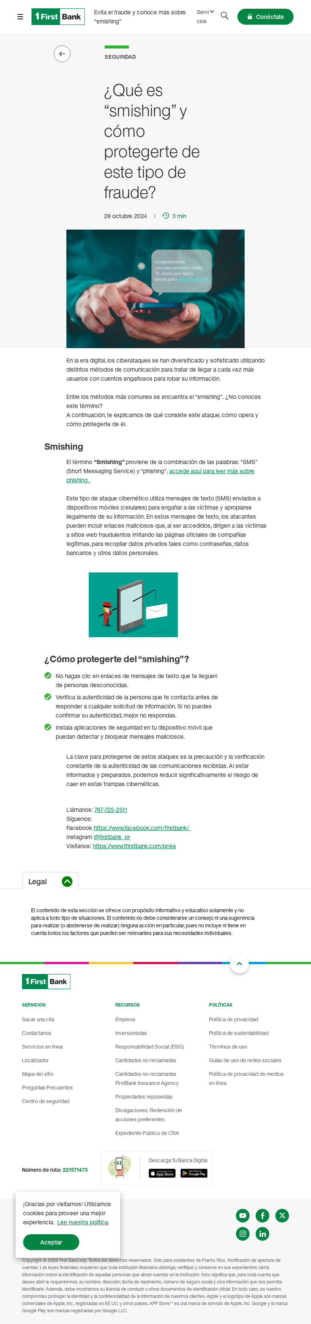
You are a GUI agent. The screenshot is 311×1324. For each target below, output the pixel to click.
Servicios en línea (42, 1046)
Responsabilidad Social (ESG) (149, 1046)
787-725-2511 (110, 809)
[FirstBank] (58, 16)
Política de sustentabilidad (239, 1033)
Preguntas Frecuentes (47, 1087)
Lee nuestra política (82, 1222)
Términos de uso (228, 1046)
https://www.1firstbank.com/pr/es (134, 846)
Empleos (125, 1019)
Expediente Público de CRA (147, 1133)
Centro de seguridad (45, 1101)
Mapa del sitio (37, 1074)
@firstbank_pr (112, 837)
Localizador (35, 1060)
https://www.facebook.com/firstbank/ (142, 828)
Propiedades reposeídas (144, 1096)
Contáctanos (36, 1033)
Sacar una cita (38, 1019)
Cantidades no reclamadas (145, 1060)
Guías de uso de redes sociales (245, 1060)
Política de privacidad (233, 1019)
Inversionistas (131, 1033)
